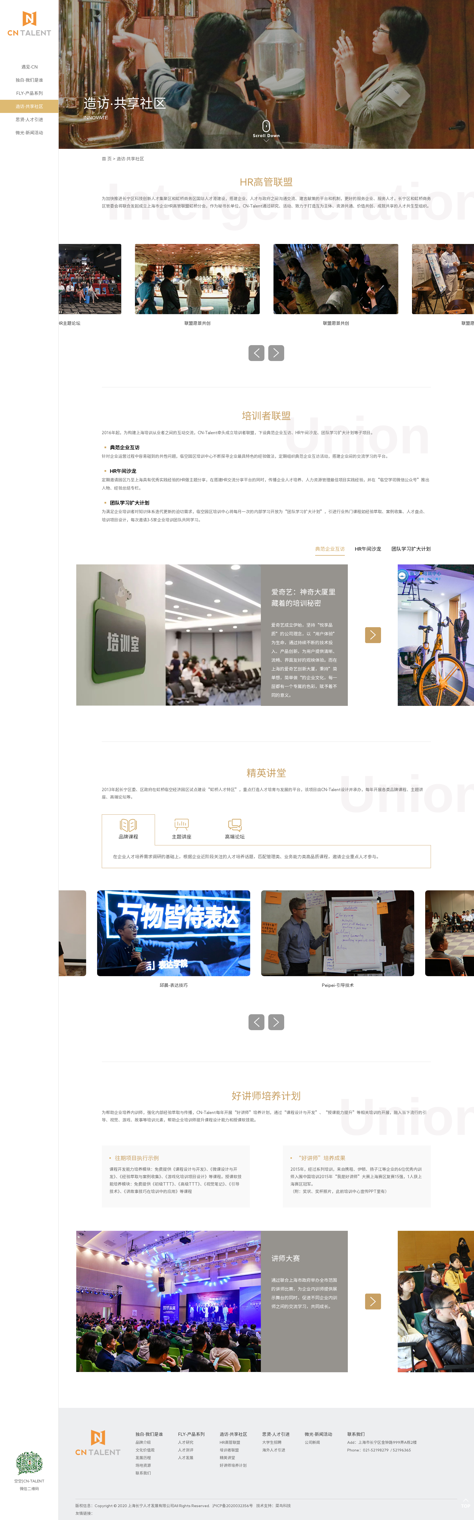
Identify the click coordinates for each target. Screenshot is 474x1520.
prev (276, 1022)
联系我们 (143, 1473)
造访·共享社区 (29, 106)
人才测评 (185, 1450)
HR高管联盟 (230, 1442)
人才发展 (185, 1458)
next (256, 1022)
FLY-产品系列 (29, 93)
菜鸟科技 (283, 1506)
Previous (256, 353)
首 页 (107, 159)
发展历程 (143, 1458)
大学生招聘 (271, 1442)
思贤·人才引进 (29, 119)
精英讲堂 (227, 1458)
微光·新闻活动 (29, 132)
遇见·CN (29, 67)
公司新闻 (312, 1442)
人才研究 (185, 1442)
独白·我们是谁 (29, 80)
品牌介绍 (143, 1442)
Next (276, 353)
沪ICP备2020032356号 (232, 1506)
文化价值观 (145, 1450)
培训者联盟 (229, 1450)
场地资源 (143, 1465)
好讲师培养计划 (233, 1465)
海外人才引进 (273, 1450)
